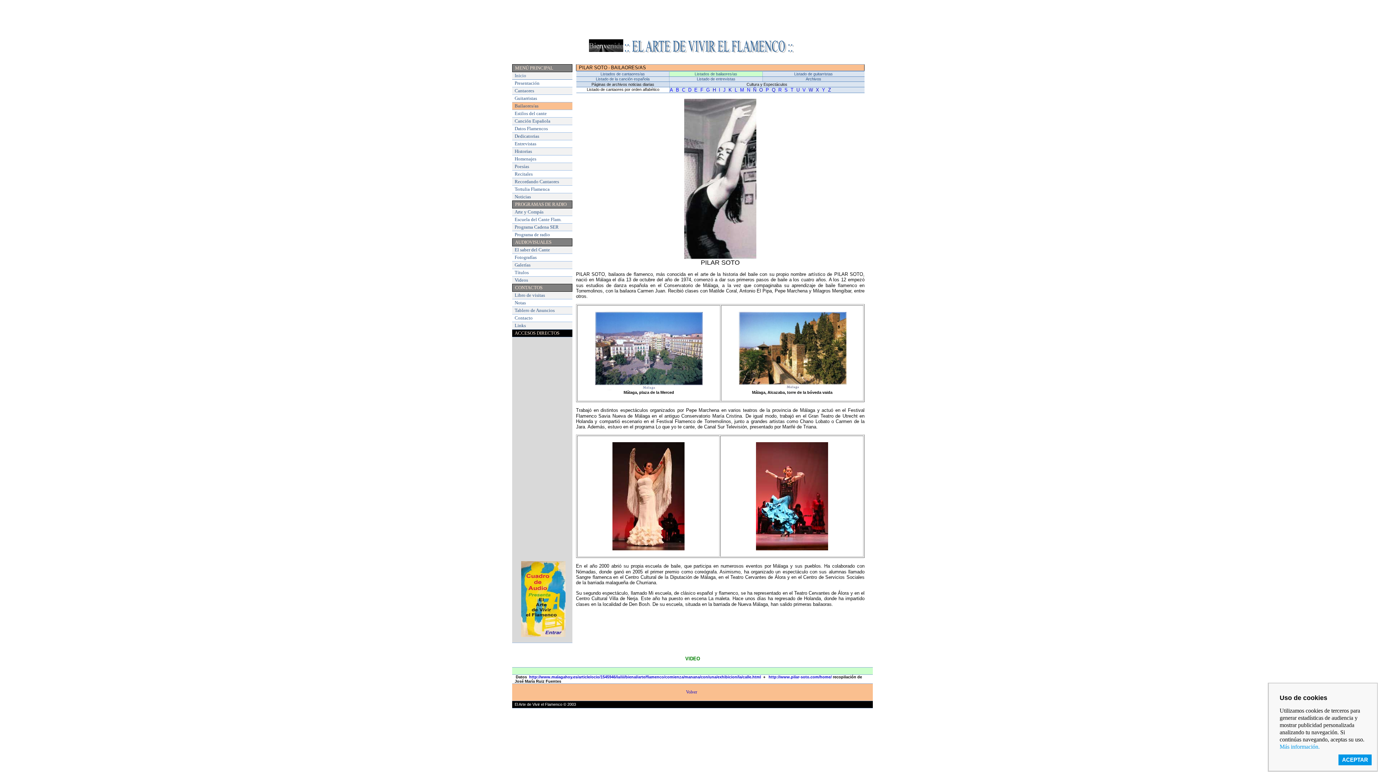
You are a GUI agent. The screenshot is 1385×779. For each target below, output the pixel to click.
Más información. (1300, 747)
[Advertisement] (692, 19)
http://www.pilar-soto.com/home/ (800, 677)
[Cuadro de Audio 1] (543, 635)
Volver (692, 692)
